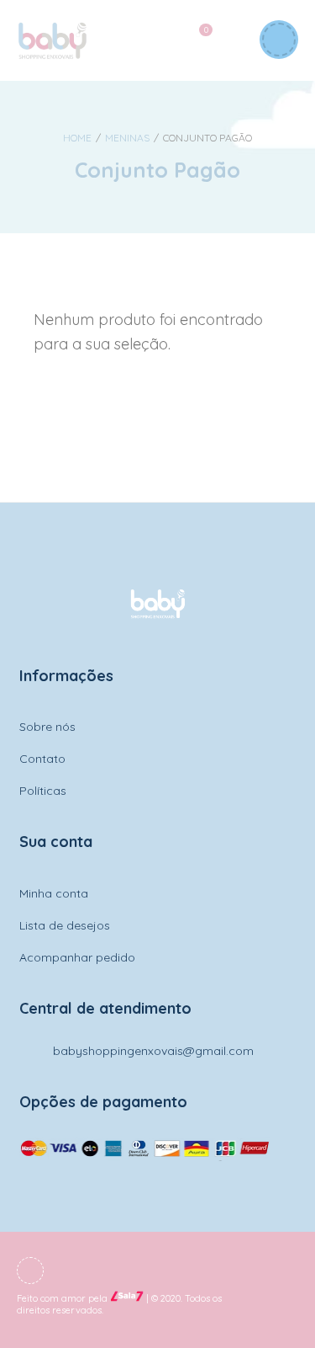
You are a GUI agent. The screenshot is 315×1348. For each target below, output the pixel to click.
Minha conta (53, 893)
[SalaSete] (127, 1298)
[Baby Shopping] (52, 40)
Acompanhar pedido (77, 957)
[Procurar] (230, 40)
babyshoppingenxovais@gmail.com (153, 1050)
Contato (42, 758)
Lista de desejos (64, 925)
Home (77, 137)
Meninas (127, 137)
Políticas (42, 790)
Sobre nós (47, 726)
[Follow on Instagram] (30, 1270)
